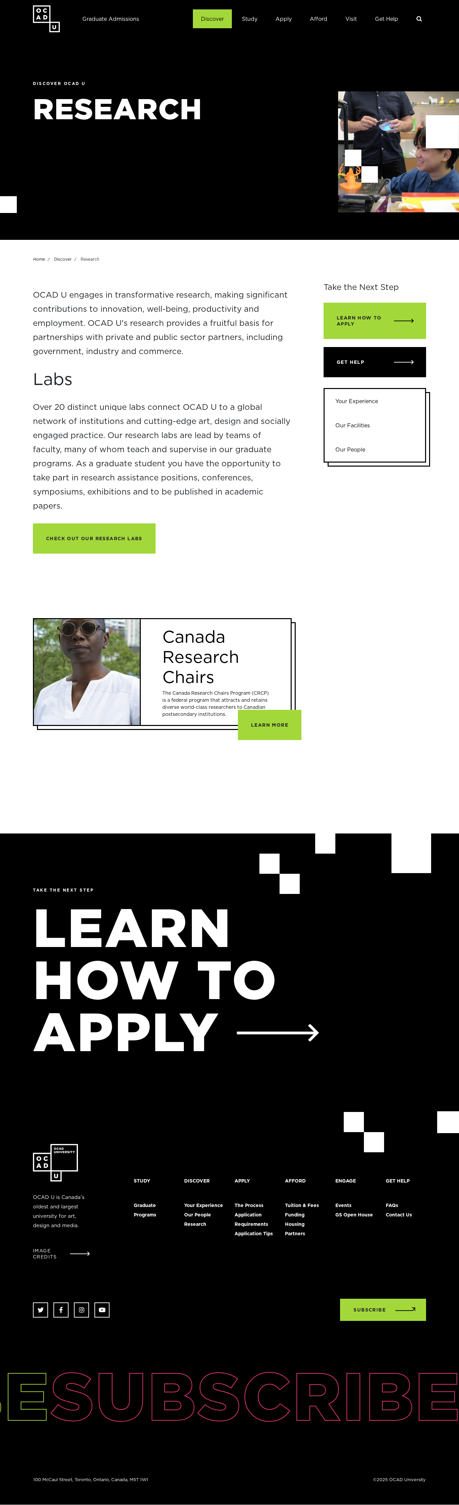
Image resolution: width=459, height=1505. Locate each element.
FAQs (392, 1205)
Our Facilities (352, 425)
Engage (345, 1180)
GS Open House (354, 1214)
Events (343, 1205)
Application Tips (254, 1233)
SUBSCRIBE (369, 1309)
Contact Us (399, 1214)
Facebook (61, 1310)
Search (419, 19)
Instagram (81, 1310)
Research (195, 1224)
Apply (284, 19)
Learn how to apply (155, 979)
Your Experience (356, 401)
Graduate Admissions (110, 19)
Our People (350, 449)
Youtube (102, 1310)
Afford (318, 19)
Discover (212, 19)
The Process (249, 1205)
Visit (351, 19)
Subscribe (240, 1395)
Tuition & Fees (302, 1205)
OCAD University (46, 18)
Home (39, 259)
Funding (294, 1214)
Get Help (386, 19)
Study (249, 19)
